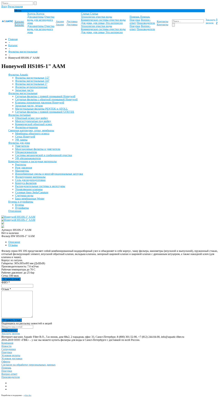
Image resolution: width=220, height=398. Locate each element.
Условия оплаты (10, 355)
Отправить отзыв (11, 320)
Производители (146, 23)
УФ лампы (21, 139)
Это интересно (114, 23)
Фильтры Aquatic (18, 74)
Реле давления (23, 167)
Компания (7, 343)
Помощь (6, 367)
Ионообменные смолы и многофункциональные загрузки (49, 173)
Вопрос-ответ (9, 374)
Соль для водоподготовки (30, 180)
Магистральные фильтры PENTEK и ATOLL (41, 108)
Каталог (13, 45)
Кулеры (19, 204)
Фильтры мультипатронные (31, 87)
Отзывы (13, 245)
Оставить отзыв (11, 279)
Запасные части (24, 90)
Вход (4, 6)
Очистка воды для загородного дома (40, 19)
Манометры (22, 170)
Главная (13, 39)
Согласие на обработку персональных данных (28, 364)
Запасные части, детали (29, 105)
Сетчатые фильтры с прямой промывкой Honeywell (45, 96)
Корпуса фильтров (26, 183)
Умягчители (22, 145)
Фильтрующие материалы (30, 176)
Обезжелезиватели (26, 152)
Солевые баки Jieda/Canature (31, 192)
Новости (6, 346)
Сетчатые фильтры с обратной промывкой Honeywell (46, 99)
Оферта (5, 361)
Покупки (135, 19)
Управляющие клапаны (29, 189)
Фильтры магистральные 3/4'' (32, 80)
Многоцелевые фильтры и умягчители (37, 149)
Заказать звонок (210, 21)
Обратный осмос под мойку (31, 118)
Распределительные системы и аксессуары (40, 186)
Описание (14, 241)
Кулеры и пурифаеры (20, 201)
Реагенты (20, 164)
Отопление (14, 211)
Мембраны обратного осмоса (32, 133)
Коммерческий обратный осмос (33, 124)
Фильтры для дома (19, 142)
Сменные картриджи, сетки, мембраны (31, 130)
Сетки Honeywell (25, 136)
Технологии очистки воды (96, 16)
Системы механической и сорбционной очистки (43, 155)
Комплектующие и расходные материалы (32, 161)
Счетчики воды (24, 195)
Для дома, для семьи (93, 23)
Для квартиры (35, 16)
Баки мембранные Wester (29, 198)
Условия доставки (11, 358)
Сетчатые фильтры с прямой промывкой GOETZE (44, 111)
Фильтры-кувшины (26, 127)
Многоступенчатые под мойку (33, 121)
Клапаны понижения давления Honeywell (39, 102)
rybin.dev (27, 395)
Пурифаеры (22, 207)
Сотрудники (8, 349)
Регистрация (15, 6)
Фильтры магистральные (22, 51)
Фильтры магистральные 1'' (31, 83)
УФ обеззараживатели (28, 158)
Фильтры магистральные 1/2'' (32, 77)
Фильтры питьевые (19, 114)
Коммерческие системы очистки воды (103, 19)
